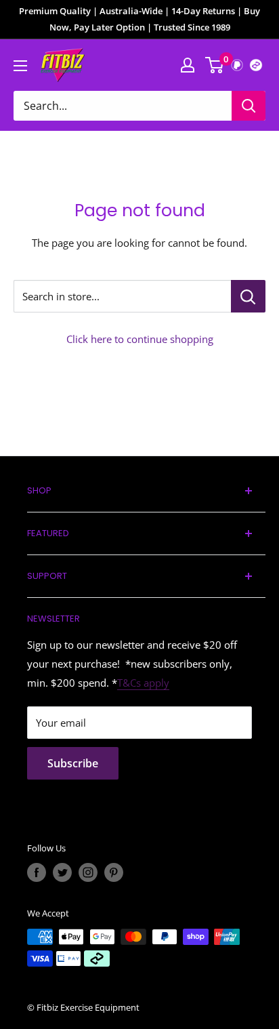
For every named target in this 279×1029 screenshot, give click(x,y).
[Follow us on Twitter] (62, 872)
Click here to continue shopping (139, 339)
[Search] (248, 106)
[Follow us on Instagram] (88, 872)
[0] (215, 65)
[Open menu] (20, 65)
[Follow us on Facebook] (36, 872)
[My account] (187, 65)
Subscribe (72, 763)
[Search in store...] (248, 296)
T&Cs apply (143, 682)
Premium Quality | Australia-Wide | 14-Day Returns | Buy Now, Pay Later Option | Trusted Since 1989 (139, 19)
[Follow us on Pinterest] (113, 872)
